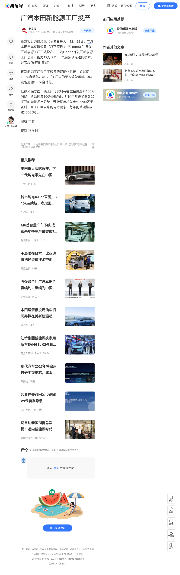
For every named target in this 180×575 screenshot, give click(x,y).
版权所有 (62, 563)
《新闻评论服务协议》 (68, 450)
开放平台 (74, 548)
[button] (149, 30)
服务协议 (53, 548)
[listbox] (58, 298)
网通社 (24, 325)
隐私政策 (63, 548)
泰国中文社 (27, 438)
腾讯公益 (45, 553)
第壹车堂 (26, 297)
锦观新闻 (26, 240)
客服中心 (78, 553)
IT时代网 (25, 410)
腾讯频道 (68, 553)
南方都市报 (27, 353)
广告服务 (85, 548)
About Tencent (39, 548)
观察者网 (26, 268)
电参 (23, 184)
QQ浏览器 (56, 553)
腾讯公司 (53, 563)
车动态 (24, 212)
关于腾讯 (26, 548)
